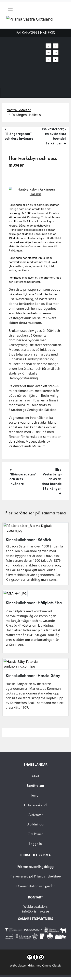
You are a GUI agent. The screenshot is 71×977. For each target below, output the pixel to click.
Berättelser (35, 785)
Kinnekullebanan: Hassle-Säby (33, 675)
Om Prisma (36, 833)
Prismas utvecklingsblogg (35, 866)
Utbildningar (35, 824)
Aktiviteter (35, 814)
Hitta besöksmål (35, 804)
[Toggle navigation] (10, 10)
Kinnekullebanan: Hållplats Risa (34, 603)
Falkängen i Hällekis (26, 115)
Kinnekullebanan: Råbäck (28, 540)
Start (35, 775)
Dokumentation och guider (35, 885)
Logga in (35, 843)
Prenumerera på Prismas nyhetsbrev (36, 876)
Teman (35, 795)
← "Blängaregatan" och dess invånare (19, 134)
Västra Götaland (19, 110)
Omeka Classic (51, 965)
